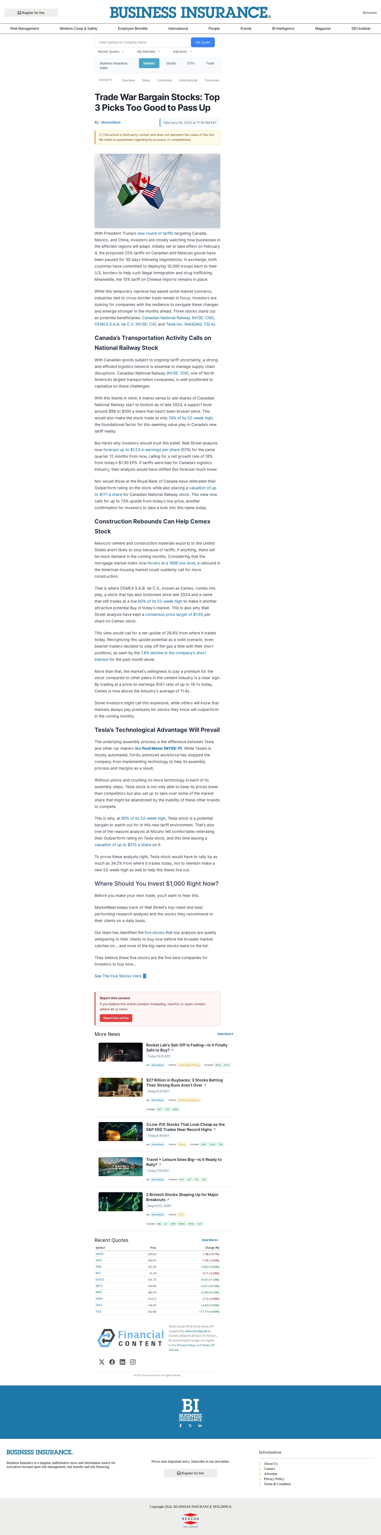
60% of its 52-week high (160, 601)
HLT (189, 1179)
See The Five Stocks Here (119, 976)
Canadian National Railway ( (167, 317)
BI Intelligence (283, 28)
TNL (196, 1179)
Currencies (164, 80)
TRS (221, 1144)
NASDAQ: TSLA (200, 324)
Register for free (33, 13)
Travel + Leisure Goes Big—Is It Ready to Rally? (184, 1162)
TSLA (99, 1311)
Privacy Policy (186, 1345)
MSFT (99, 1292)
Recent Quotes (109, 51)
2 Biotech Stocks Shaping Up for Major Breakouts (182, 1197)
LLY (166, 1224)
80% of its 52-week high (143, 818)
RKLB (218, 1065)
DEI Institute (361, 28)
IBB (159, 1224)
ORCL (99, 1305)
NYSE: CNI (202, 317)
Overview (128, 80)
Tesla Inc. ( (176, 324)
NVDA (99, 1299)
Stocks (171, 63)
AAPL (99, 1260)
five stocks (154, 932)
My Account (370, 12)
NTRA (191, 1224)
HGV (181, 1179)
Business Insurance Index (113, 65)
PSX (167, 1109)
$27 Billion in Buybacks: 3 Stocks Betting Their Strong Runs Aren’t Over (184, 1082)
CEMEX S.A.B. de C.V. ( (116, 324)
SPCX (226, 1065)
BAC (98, 1273)
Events (246, 28)
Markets (149, 63)
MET (159, 1109)
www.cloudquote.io (198, 1331)
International (178, 28)
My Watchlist (146, 51)
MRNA (182, 1224)
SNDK (175, 1109)
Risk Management (24, 28)
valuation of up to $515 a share (123, 844)
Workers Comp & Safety (78, 28)
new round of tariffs (155, 233)
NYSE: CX (146, 324)
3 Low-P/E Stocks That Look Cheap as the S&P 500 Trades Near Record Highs (185, 1127)
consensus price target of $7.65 (174, 614)
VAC (204, 1179)
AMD (99, 1267)
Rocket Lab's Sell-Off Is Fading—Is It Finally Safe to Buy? (187, 1047)
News (146, 80)
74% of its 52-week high (191, 418)
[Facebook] (112, 1362)
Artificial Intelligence (189, 1100)
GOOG (100, 1279)
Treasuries (211, 80)
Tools (210, 63)
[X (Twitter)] (101, 1362)
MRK (173, 1224)
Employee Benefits (133, 28)
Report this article (116, 1018)
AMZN (99, 1254)
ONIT (203, 1144)
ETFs (190, 63)
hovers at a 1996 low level (171, 563)
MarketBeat (158, 1065)
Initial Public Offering (189, 1065)
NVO (199, 1224)
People (214, 28)
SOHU (212, 1144)
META (99, 1286)
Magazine (323, 28)
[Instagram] (132, 1362)
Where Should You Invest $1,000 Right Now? (157, 883)
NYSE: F (172, 748)
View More (224, 1034)
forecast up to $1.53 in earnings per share (141, 449)
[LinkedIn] (122, 1362)
